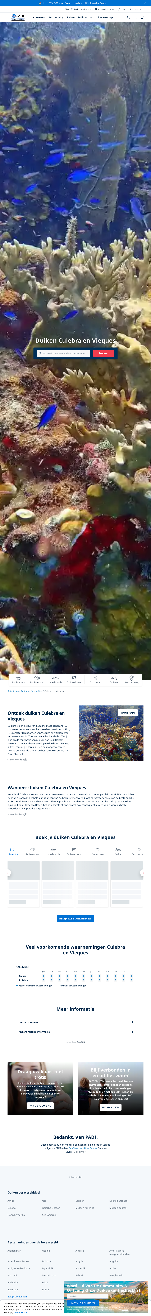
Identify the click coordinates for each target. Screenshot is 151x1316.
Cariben (25, 691)
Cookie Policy (20, 1312)
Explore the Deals (96, 3)
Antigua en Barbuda (19, 1268)
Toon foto (128, 712)
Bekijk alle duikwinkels (75, 918)
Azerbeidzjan (49, 1275)
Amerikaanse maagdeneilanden (119, 1252)
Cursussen (39, 17)
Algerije (80, 1250)
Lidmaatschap (105, 17)
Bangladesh (116, 1275)
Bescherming (56, 17)
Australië (12, 1275)
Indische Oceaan (51, 1207)
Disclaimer (80, 1151)
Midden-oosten (118, 1207)
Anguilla (113, 1261)
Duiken (118, 854)
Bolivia (45, 1289)
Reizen (71, 17)
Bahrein (80, 1275)
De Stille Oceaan (118, 1200)
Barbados (13, 1282)
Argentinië (47, 1268)
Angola (79, 1261)
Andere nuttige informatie (34, 1031)
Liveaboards (53, 854)
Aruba (112, 1268)
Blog (67, 9)
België (45, 1282)
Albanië (46, 1250)
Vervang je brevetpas (106, 9)
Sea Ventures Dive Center (83, 1148)
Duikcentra (12, 854)
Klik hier (125, 1310)
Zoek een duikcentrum (83, 9)
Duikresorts (32, 854)
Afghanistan (14, 1250)
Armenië (80, 1268)
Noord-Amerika (16, 1215)
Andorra (46, 1261)
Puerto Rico (36, 691)
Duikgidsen (13, 691)
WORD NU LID (110, 1107)
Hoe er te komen (28, 1022)
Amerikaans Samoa (18, 1261)
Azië (44, 1200)
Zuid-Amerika (49, 1215)
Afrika (11, 1200)
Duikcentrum (85, 17)
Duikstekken (74, 854)
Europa (12, 1207)
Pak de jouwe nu (40, 1105)
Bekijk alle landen (17, 1296)
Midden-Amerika (85, 1207)
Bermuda (13, 1289)
